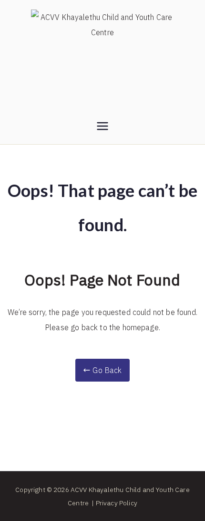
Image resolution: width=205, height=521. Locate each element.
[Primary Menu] (102, 127)
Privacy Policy (116, 503)
